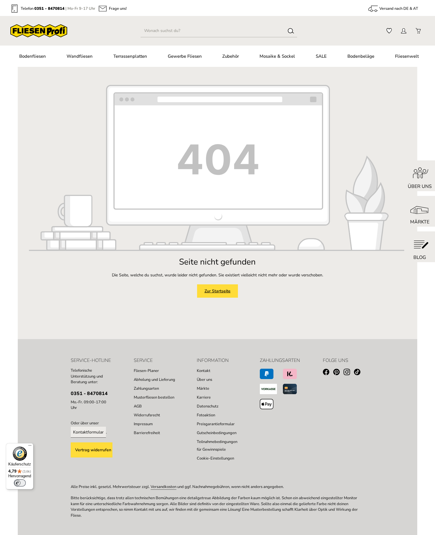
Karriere (204, 397)
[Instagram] (349, 373)
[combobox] (213, 30)
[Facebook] (328, 373)
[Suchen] (291, 30)
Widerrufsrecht (147, 415)
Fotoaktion (206, 415)
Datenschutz (207, 406)
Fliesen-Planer (146, 370)
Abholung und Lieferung (154, 379)
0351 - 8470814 (49, 8)
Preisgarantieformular (216, 424)
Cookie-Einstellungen (215, 458)
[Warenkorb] (418, 31)
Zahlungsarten (146, 388)
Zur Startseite (217, 291)
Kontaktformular (88, 432)
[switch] (20, 482)
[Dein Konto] (403, 31)
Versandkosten (163, 486)
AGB (138, 406)
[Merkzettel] (389, 31)
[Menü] (29, 446)
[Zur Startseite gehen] (38, 30)
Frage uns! (118, 9)
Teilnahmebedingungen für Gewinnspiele (217, 445)
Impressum (143, 424)
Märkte (203, 388)
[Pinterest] (338, 373)
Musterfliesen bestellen (154, 397)
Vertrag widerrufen (93, 450)
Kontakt (203, 370)
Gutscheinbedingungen (216, 433)
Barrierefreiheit (147, 433)
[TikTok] (359, 373)
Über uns (204, 379)
